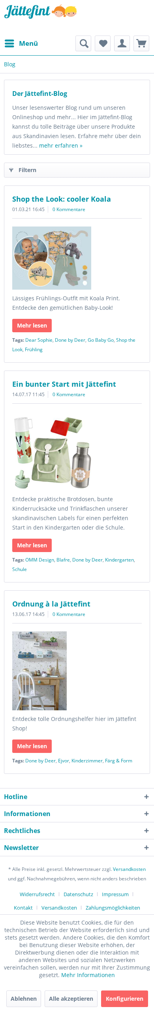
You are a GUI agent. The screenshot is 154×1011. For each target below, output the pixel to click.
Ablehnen (24, 998)
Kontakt (23, 907)
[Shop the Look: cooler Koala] (77, 258)
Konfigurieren (124, 998)
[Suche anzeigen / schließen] (83, 43)
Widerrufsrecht (37, 894)
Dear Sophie (39, 340)
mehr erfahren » (61, 145)
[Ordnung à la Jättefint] (77, 670)
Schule (19, 569)
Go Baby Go (101, 340)
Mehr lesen (32, 325)
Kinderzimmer (87, 760)
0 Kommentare (69, 209)
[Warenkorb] (141, 43)
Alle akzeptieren (71, 998)
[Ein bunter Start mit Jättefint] (77, 451)
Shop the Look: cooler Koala (61, 199)
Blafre (63, 559)
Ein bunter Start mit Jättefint (64, 384)
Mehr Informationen (88, 975)
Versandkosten (129, 869)
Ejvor (63, 760)
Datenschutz (78, 894)
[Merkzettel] (103, 43)
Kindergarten (119, 559)
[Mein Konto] (122, 43)
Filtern (27, 170)
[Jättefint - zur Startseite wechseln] (40, 18)
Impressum (115, 894)
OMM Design (39, 559)
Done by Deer (70, 340)
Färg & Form (118, 760)
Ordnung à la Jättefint (51, 603)
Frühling (34, 349)
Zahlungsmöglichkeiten (113, 907)
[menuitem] (21, 43)
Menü (28, 43)
